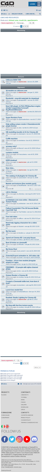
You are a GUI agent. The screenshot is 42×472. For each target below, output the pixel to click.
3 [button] (25, 26)
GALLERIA (24, 404)
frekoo (21, 239)
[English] (7, 426)
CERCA (23, 409)
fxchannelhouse (23, 291)
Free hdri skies (11, 217)
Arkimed (11, 20)
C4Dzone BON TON (13, 80)
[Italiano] (3, 426)
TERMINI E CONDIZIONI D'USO (29, 422)
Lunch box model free (14, 290)
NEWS (22, 399)
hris (20, 264)
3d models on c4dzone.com (16, 90)
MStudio (21, 244)
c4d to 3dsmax (11, 192)
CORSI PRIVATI (5, 417)
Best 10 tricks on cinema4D (16, 242)
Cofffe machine (12, 139)
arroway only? (11, 146)
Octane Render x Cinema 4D (17, 275)
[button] (28, 26)
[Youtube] (27, 439)
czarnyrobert (22, 177)
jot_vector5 (22, 251)
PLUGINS (3, 395)
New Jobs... (10, 168)
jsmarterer (22, 285)
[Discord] (34, 439)
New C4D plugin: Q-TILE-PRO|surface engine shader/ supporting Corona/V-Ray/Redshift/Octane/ (23, 108)
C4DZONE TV (24, 395)
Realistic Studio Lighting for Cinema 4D (21, 297)
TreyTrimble (22, 212)
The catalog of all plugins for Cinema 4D (21, 176)
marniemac (22, 140)
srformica (21, 194)
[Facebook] (4, 439)
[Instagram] (19, 439)
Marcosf (21, 148)
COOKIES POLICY (26, 420)
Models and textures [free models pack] (21, 183)
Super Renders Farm (14, 117)
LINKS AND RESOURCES (10, 17)
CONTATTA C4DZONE (27, 415)
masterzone (22, 81)
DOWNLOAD (24, 407)
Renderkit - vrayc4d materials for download (22, 98)
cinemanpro (22, 134)
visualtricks (23, 20)
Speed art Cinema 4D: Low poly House (21, 238)
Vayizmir (21, 226)
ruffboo (21, 218)
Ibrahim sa (22, 233)
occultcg (21, 277)
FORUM (23, 402)
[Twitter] (12, 439)
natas (16, 20)
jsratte (20, 257)
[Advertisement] (21, 53)
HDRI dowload (11, 160)
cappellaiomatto (32, 20)
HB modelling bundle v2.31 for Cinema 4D (22, 132)
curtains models (12, 152)
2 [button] (23, 26)
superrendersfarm (24, 119)
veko (20, 128)
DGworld (8, 470)
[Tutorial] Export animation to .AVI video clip (23, 256)
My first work (11, 231)
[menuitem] (5, 10)
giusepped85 (22, 100)
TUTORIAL (24, 397)
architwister (22, 203)
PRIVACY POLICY (25, 417)
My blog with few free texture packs (19, 305)
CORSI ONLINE (5, 415)
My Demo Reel (11, 249)
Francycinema (23, 154)
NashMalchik (22, 185)
